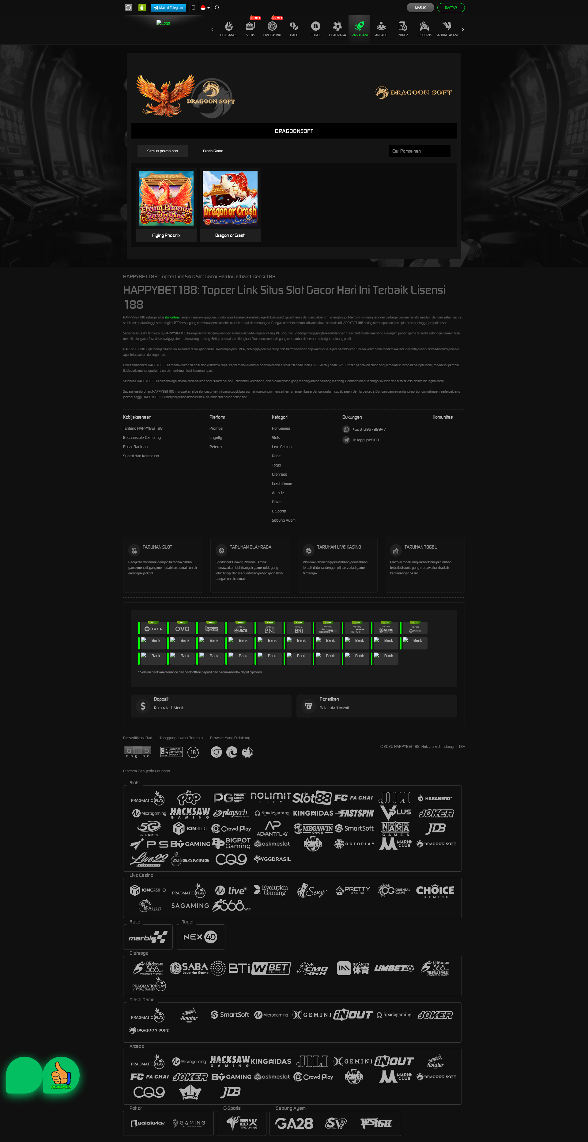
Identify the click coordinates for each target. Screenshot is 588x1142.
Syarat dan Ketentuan (141, 456)
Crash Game (359, 35)
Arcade (381, 35)
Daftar (451, 8)
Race (294, 35)
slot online (172, 317)
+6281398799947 (369, 429)
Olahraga (337, 35)
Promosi (216, 428)
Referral (216, 446)
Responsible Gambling (142, 437)
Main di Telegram (171, 8)
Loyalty (215, 437)
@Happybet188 (365, 440)
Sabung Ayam (447, 35)
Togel (316, 35)
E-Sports (425, 35)
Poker (403, 35)
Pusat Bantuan (135, 446)
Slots (250, 35)
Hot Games (228, 35)
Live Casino (272, 35)
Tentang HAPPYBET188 (143, 428)
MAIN (170, 198)
